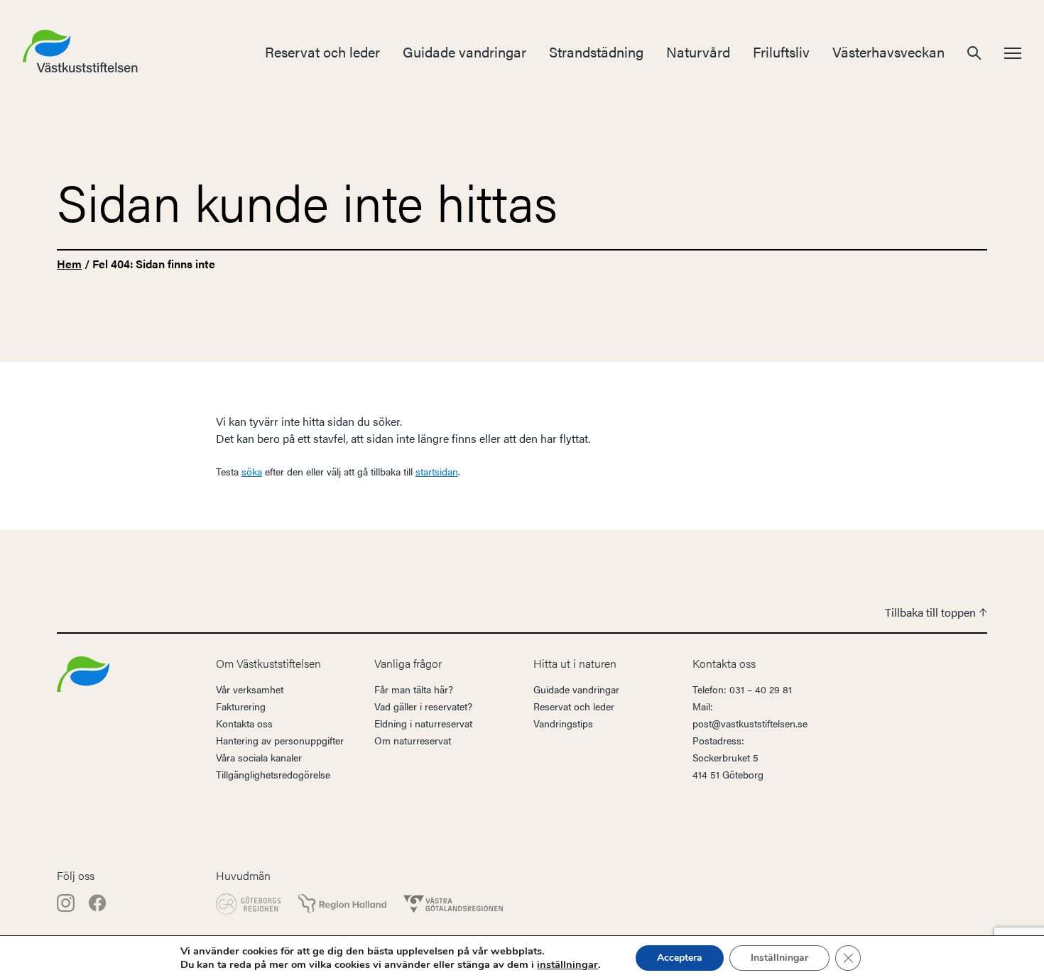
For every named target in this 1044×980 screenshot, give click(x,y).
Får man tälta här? (413, 689)
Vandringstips (563, 723)
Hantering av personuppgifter (280, 740)
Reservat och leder (322, 51)
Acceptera (679, 957)
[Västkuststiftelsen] (83, 672)
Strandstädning (596, 51)
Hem (69, 263)
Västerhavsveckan (888, 51)
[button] (974, 51)
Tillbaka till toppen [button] (932, 612)
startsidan (436, 471)
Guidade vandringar (464, 51)
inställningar (567, 964)
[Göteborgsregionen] (248, 904)
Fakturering (241, 706)
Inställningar (779, 957)
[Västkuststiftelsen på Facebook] (98, 901)
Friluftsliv (781, 51)
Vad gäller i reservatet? (423, 706)
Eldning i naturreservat (423, 723)
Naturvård (698, 51)
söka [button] (251, 471)
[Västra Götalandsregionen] (453, 904)
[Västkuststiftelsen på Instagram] (67, 901)
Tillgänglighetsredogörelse (273, 774)
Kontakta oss (244, 723)
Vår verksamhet (249, 689)
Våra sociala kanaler (259, 757)
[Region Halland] (342, 903)
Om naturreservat (412, 740)
